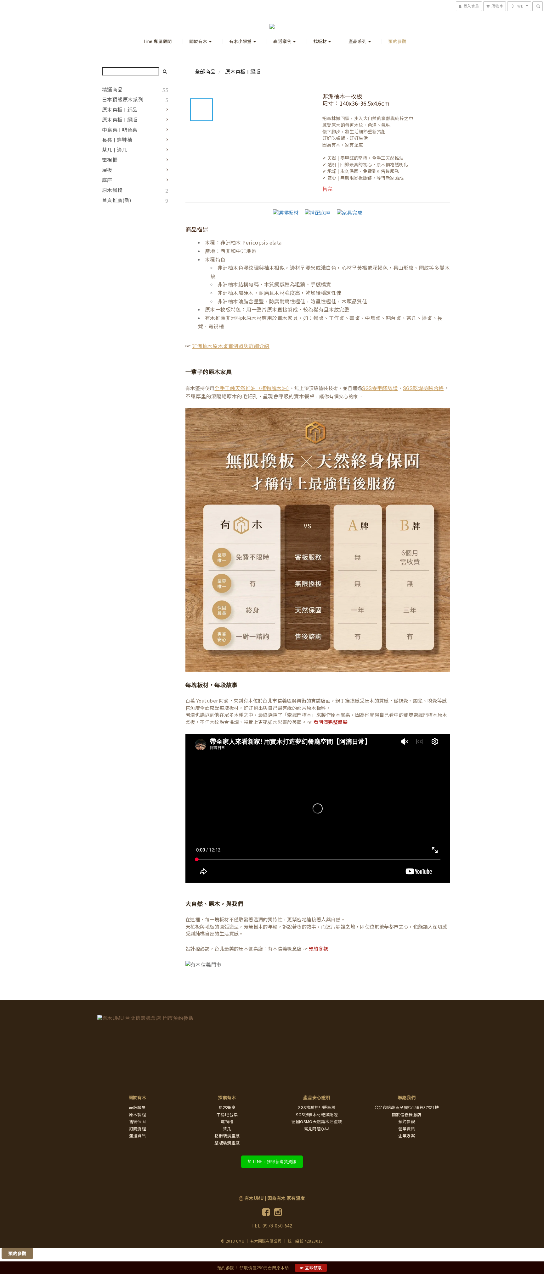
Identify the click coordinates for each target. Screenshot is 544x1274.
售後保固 (137, 1121)
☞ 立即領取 (311, 1268)
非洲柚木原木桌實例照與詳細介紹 (230, 346)
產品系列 (358, 41)
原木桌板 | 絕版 (120, 120)
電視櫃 (109, 160)
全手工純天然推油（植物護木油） (251, 388)
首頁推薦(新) (116, 200)
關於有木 (198, 41)
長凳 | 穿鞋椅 (117, 140)
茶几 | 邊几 (114, 150)
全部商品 (205, 72)
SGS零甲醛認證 (380, 388)
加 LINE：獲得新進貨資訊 (272, 1161)
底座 (107, 180)
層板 (107, 170)
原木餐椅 (112, 190)
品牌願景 (137, 1107)
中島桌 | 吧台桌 (120, 130)
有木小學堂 (241, 41)
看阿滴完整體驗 (331, 722)
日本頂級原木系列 (122, 100)
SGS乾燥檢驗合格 (423, 388)
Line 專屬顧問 (158, 41)
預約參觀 (397, 41)
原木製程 (137, 1114)
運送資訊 (137, 1135)
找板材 (320, 41)
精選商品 (112, 90)
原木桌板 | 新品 (120, 110)
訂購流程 (137, 1129)
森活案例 (282, 41)
